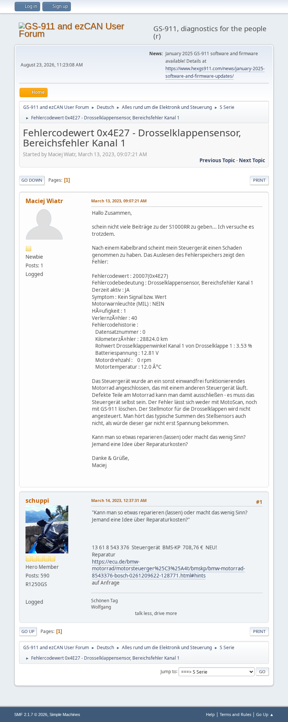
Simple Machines (65, 714)
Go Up (27, 631)
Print (259, 180)
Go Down (31, 180)
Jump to (168, 671)
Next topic (252, 160)
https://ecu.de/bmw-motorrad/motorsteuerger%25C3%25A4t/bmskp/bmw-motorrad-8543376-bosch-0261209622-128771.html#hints (168, 568)
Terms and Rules (235, 714)
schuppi (37, 500)
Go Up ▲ (265, 714)
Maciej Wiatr (44, 201)
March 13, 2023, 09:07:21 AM (119, 200)
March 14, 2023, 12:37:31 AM (119, 500)
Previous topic (217, 160)
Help (210, 714)
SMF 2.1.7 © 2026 (30, 714)
